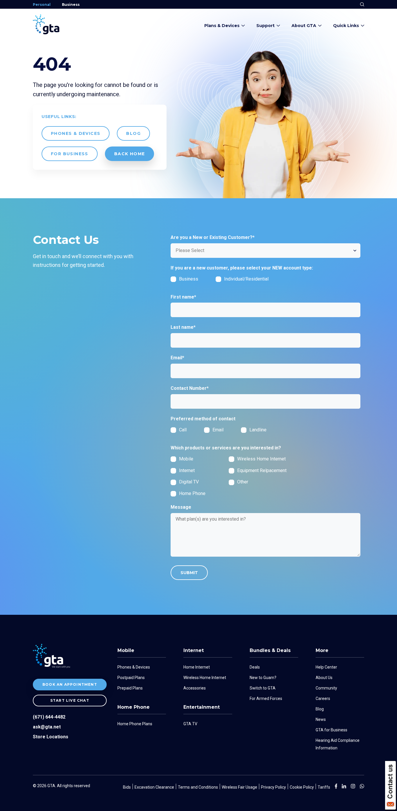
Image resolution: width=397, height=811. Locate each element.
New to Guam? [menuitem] (263, 677)
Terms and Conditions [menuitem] (198, 787)
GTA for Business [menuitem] (331, 730)
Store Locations (50, 736)
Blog (133, 133)
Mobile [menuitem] (125, 650)
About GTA (304, 25)
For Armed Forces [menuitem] (266, 698)
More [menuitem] (322, 650)
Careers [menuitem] (323, 698)
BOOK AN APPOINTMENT (69, 684)
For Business (69, 153)
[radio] (187, 429)
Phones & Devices (75, 133)
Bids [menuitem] (127, 787)
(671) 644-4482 (49, 717)
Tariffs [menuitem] (324, 787)
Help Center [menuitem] (326, 667)
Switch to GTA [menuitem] (263, 688)
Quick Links (346, 25)
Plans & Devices (221, 25)
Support (265, 25)
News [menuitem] (321, 719)
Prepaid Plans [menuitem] (130, 688)
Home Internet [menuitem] (196, 667)
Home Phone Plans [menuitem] (134, 723)
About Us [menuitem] (324, 677)
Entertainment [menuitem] (201, 707)
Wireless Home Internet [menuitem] (204, 677)
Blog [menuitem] (320, 709)
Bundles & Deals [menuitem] (270, 650)
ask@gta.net (47, 727)
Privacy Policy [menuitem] (273, 787)
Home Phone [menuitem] (133, 707)
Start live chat (69, 700)
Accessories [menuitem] (194, 688)
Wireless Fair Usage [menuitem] (239, 787)
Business (71, 4)
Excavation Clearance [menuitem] (154, 787)
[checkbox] (229, 281)
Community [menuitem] (326, 688)
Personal (42, 4)
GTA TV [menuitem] (190, 723)
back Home (129, 153)
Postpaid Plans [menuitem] (131, 677)
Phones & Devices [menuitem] (133, 667)
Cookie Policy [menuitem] (302, 787)
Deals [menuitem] (255, 667)
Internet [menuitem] (193, 650)
